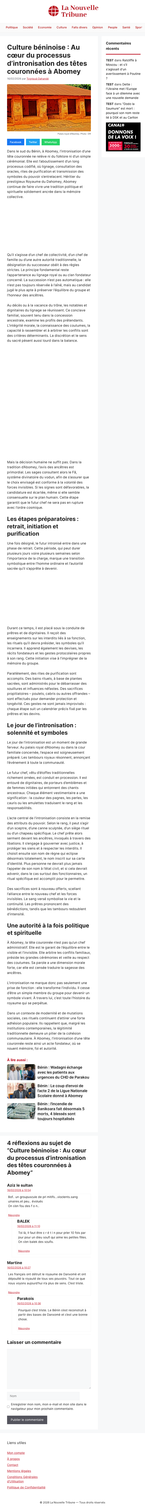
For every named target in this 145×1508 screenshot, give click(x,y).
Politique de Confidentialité (26, 1487)
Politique (12, 27)
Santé (126, 27)
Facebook (15, 142)
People (112, 27)
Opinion (97, 27)
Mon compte (16, 1453)
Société (28, 27)
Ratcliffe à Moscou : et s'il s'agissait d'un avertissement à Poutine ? (123, 69)
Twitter (33, 142)
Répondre (14, 1215)
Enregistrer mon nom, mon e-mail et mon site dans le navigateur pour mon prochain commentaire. (48, 1407)
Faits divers (79, 27)
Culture (62, 27)
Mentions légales (19, 1471)
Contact (12, 1465)
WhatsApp (50, 142)
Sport (139, 27)
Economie (44, 27)
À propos (13, 1459)
